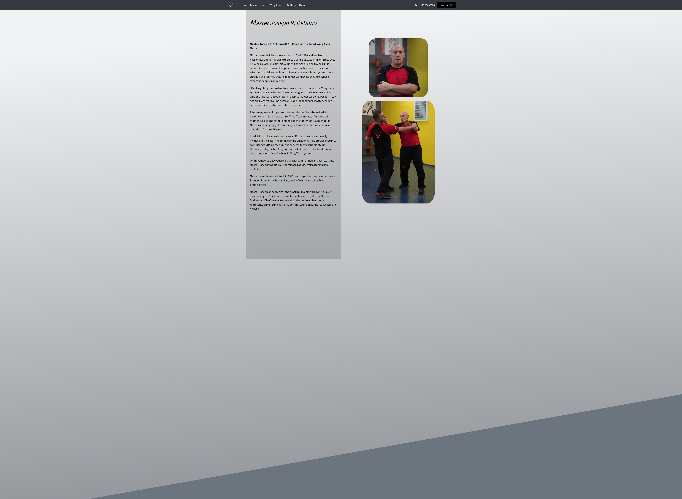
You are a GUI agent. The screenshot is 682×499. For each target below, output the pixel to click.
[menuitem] (243, 5)
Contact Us (446, 5)
